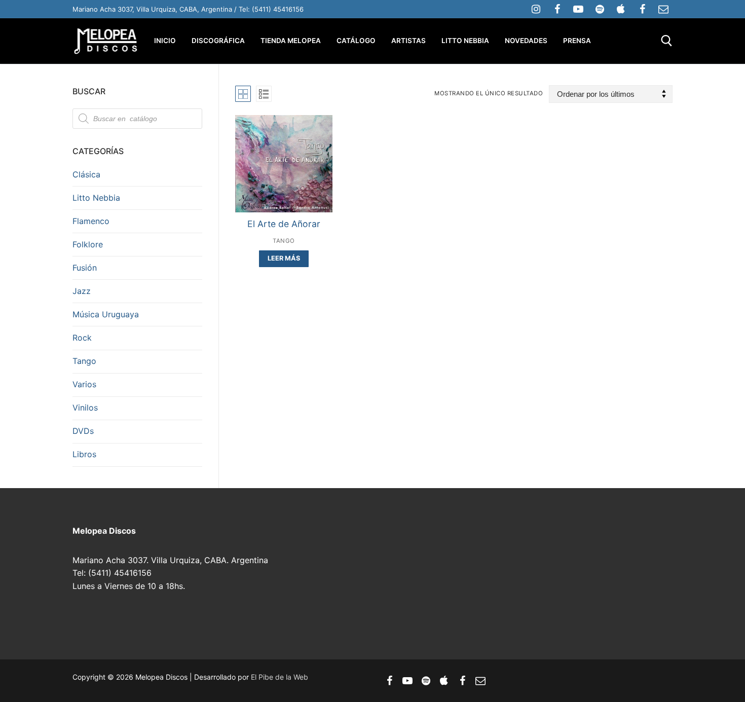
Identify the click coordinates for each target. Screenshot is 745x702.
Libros (84, 454)
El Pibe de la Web (279, 677)
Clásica (86, 174)
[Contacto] (663, 9)
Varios (84, 384)
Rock (82, 337)
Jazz (81, 291)
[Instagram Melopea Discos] (536, 9)
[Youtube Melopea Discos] (578, 9)
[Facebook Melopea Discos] (557, 9)
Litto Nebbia (96, 198)
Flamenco (90, 221)
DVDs (83, 431)
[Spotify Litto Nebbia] (599, 9)
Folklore (87, 244)
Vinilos (85, 407)
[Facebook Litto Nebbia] (642, 9)
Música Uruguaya (105, 314)
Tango (284, 240)
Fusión (84, 268)
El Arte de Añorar (283, 223)
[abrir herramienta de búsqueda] (667, 41)
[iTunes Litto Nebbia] (621, 9)
